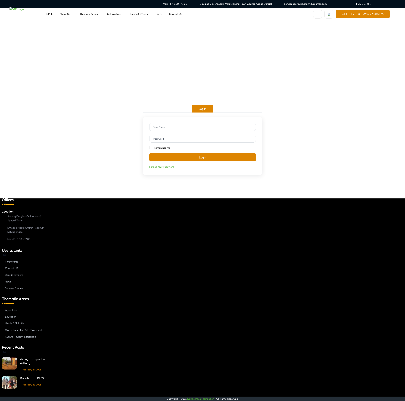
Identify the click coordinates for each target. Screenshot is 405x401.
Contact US (175, 14)
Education (10, 316)
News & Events (139, 14)
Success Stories (14, 288)
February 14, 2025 (32, 369)
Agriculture (11, 310)
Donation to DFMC (32, 378)
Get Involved (114, 14)
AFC (159, 14)
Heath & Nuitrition (15, 323)
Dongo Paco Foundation (201, 398)
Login (202, 157)
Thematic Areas (89, 14)
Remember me (162, 147)
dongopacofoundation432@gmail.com (305, 3)
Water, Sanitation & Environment (23, 330)
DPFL (50, 14)
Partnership (11, 261)
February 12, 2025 (32, 384)
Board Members (14, 274)
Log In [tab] (202, 108)
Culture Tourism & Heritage (20, 336)
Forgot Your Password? (162, 166)
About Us (65, 14)
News (8, 281)
